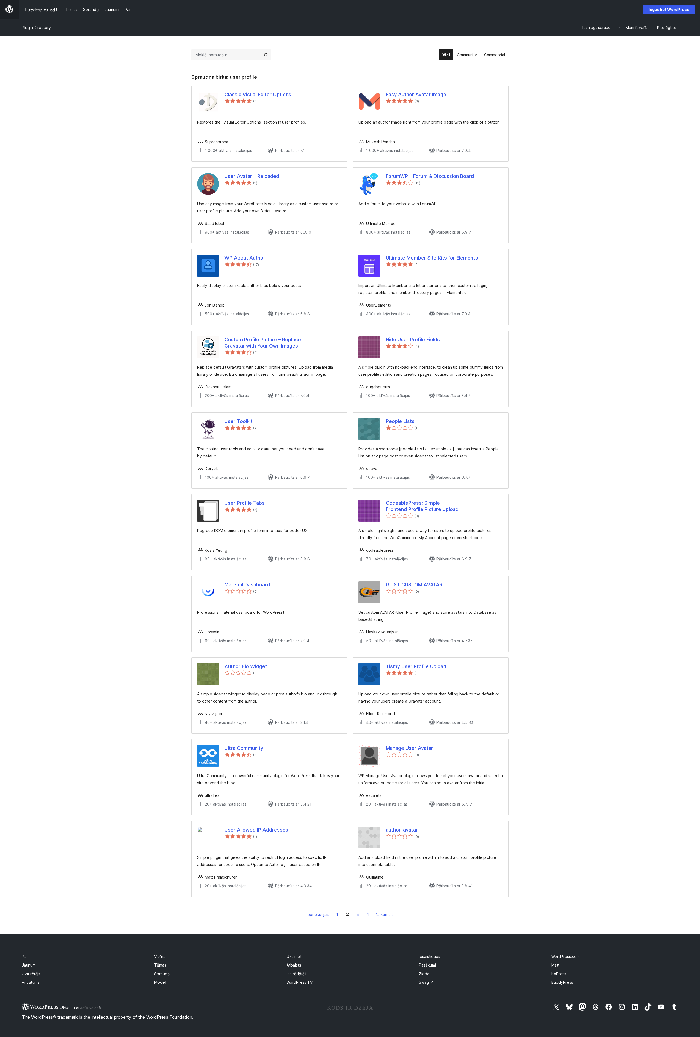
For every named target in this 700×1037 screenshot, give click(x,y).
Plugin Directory (36, 27)
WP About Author (244, 258)
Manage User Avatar (409, 748)
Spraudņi (162, 973)
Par (25, 956)
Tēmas (160, 965)
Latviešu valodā (87, 1008)
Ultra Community (243, 748)
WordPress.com (565, 956)
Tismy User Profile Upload (416, 666)
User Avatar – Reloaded (251, 176)
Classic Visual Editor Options (257, 94)
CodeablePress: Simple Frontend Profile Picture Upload (422, 506)
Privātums (30, 982)
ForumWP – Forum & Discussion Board (430, 176)
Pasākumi (427, 965)
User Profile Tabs (244, 503)
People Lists (400, 421)
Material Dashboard (247, 584)
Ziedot (425, 973)
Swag (426, 982)
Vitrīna (159, 956)
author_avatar (402, 830)
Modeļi (160, 982)
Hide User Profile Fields (413, 339)
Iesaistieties (429, 956)
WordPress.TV (300, 982)
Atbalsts (294, 965)
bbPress (558, 973)
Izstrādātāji (296, 973)
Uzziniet (294, 956)
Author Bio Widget (245, 666)
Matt (555, 965)
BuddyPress (562, 982)
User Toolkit (238, 421)
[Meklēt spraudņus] (265, 54)
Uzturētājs (31, 973)
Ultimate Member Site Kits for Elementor (433, 258)
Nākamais (385, 914)
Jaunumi (29, 965)
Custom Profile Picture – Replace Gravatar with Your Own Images (262, 343)
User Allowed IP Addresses (256, 830)
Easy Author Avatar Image (416, 94)
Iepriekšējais (318, 914)
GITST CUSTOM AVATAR (414, 584)
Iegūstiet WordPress (669, 9)
